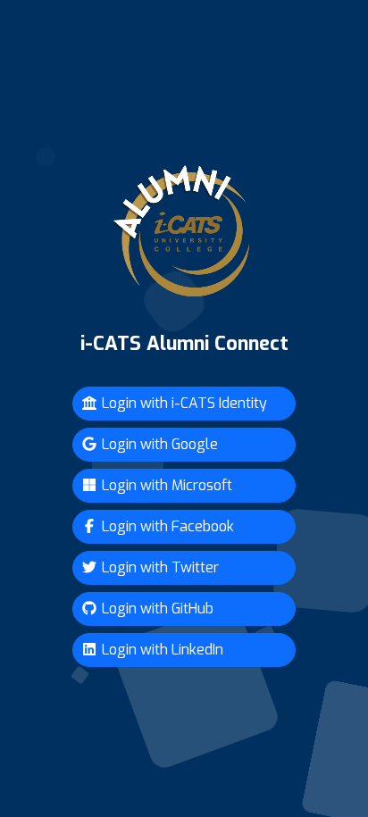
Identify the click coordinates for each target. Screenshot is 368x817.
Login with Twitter (158, 567)
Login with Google (158, 444)
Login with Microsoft (165, 485)
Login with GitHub (155, 608)
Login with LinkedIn (160, 649)
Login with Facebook (166, 526)
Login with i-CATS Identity (182, 403)
